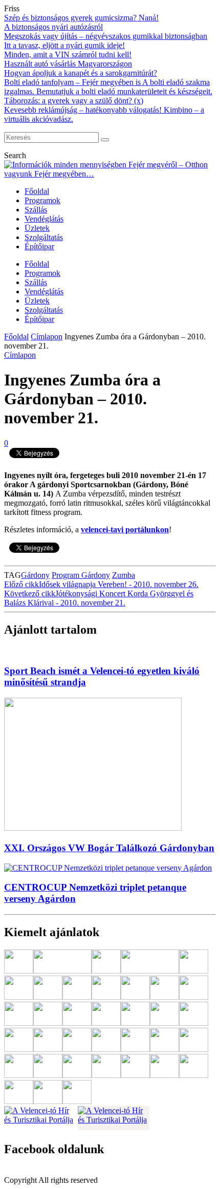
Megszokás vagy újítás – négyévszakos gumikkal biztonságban (105, 36)
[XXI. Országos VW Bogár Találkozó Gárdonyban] (93, 828)
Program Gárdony (81, 575)
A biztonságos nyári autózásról (53, 27)
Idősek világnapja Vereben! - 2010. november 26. (101, 584)
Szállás (36, 209)
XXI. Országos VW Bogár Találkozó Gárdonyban (109, 847)
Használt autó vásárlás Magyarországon (68, 63)
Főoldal (37, 191)
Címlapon (46, 336)
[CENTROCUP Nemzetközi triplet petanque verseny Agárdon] (108, 867)
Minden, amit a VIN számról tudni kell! (67, 54)
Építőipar (39, 246)
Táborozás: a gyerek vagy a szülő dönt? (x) (73, 100)
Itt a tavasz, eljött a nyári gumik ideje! (64, 45)
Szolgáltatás (44, 237)
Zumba (123, 575)
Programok (42, 200)
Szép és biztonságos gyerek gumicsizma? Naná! (81, 17)
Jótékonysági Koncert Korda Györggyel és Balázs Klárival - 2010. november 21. (98, 598)
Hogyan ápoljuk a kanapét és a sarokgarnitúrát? (80, 73)
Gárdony (35, 575)
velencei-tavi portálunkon (125, 529)
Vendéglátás (44, 218)
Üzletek (37, 228)
